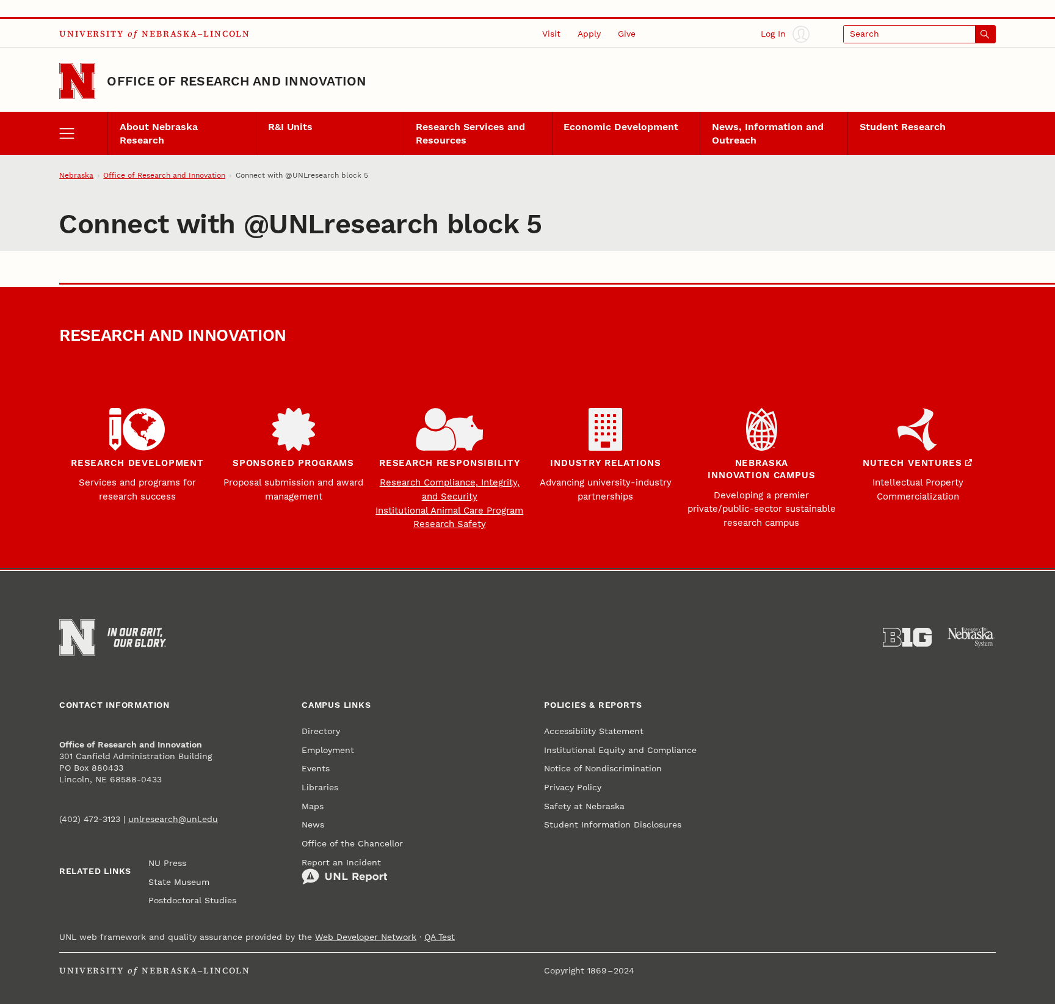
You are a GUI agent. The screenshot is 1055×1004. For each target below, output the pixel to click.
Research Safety (449, 523)
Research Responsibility (449, 462)
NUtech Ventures (912, 462)
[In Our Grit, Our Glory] (137, 637)
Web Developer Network (365, 937)
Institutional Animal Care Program (449, 510)
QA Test (439, 937)
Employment (328, 750)
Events (316, 768)
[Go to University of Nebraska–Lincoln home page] (77, 81)
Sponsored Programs (293, 462)
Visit (551, 33)
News (313, 824)
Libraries (320, 787)
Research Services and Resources (470, 133)
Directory (321, 731)
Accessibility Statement (594, 731)
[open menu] (83, 133)
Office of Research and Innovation (236, 81)
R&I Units (290, 127)
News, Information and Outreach (768, 133)
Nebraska (76, 175)
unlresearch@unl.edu (173, 819)
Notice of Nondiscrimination (603, 768)
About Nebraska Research (159, 133)
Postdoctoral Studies (192, 900)
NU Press (167, 863)
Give (627, 33)
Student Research (903, 127)
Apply (589, 33)
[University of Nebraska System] (971, 637)
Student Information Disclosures (612, 824)
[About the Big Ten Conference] (907, 637)
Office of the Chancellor (352, 843)
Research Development (137, 462)
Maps (313, 806)
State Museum (178, 882)
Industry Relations (605, 462)
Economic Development (621, 127)
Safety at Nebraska (584, 806)
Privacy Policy (572, 787)
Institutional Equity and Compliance (620, 750)
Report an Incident (341, 862)
